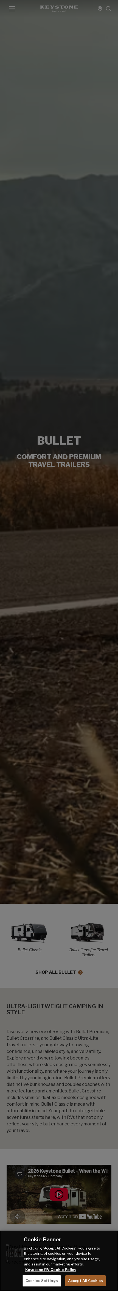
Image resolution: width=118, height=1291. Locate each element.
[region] (59, 1261)
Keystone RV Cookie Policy (50, 1269)
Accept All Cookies (85, 1280)
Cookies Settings (42, 1280)
